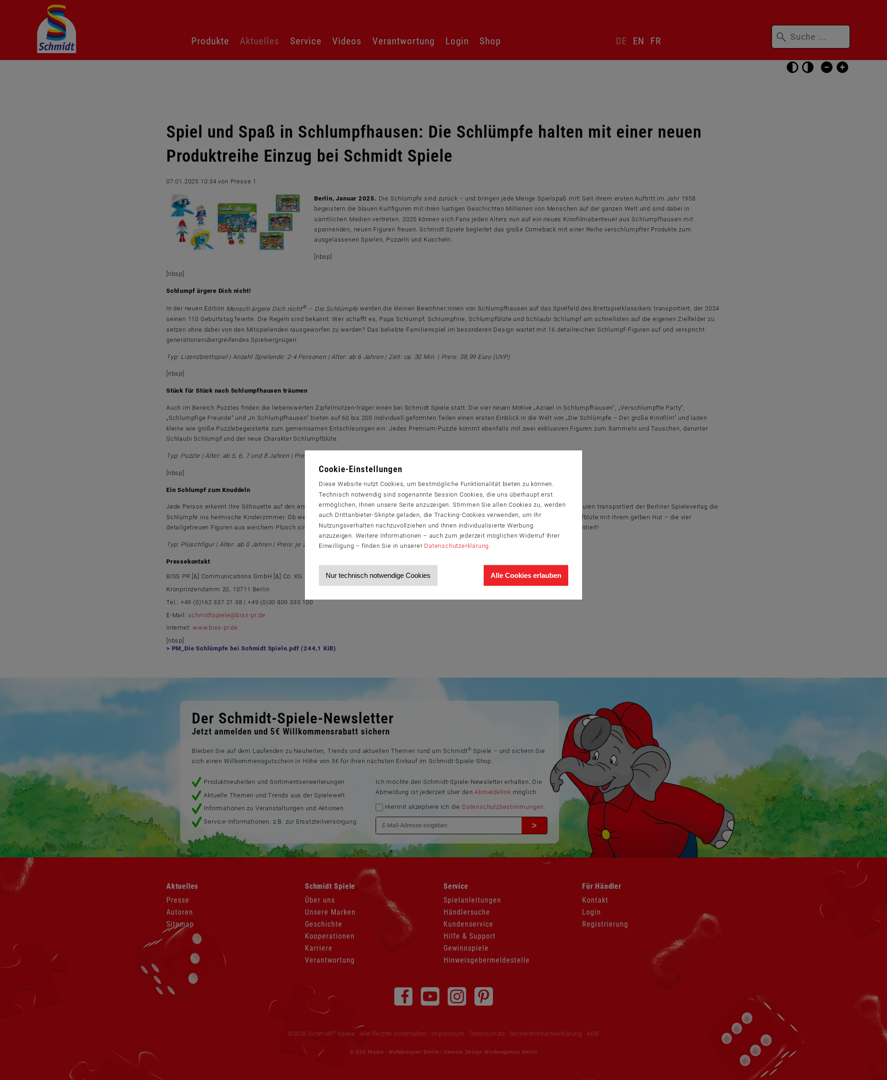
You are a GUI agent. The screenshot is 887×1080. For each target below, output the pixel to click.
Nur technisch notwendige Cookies (378, 575)
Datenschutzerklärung (456, 545)
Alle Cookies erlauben (526, 575)
